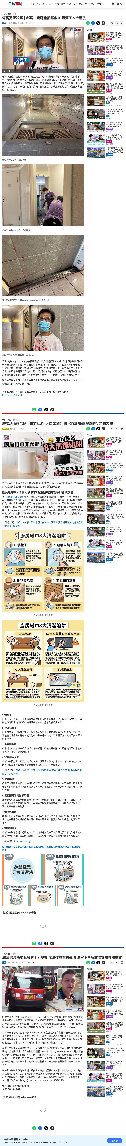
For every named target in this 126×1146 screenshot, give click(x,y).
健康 (9, 420)
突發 (14, 14)
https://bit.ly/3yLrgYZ (12, 395)
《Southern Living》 (14, 497)
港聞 (9, 14)
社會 (14, 954)
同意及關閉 (114, 1141)
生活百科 (110, 77)
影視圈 (109, 39)
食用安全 (16, 420)
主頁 (4, 14)
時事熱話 (110, 64)
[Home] (15, 4)
